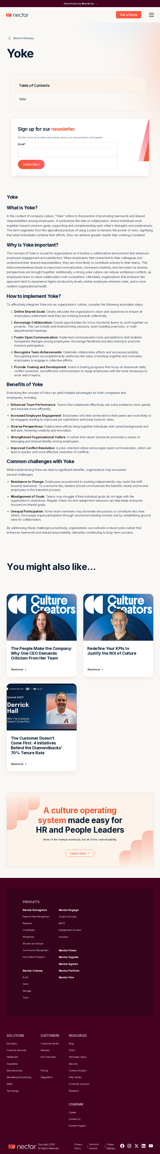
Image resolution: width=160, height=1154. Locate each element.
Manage (27, 990)
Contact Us (74, 1119)
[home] (17, 14)
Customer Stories (50, 1043)
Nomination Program (34, 956)
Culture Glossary (77, 1070)
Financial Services (16, 1050)
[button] (150, 15)
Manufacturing (14, 1070)
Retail (9, 1083)
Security (73, 1063)
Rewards (27, 923)
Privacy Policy (78, 1146)
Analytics (64, 936)
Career (72, 1112)
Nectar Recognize (35, 910)
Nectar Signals (69, 957)
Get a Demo (128, 15)
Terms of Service (94, 1146)
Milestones (28, 936)
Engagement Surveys (70, 930)
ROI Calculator (48, 1056)
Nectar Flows (67, 950)
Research (74, 1090)
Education (12, 1043)
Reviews (45, 1050)
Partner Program (77, 1125)
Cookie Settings (110, 1146)
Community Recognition (36, 950)
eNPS (62, 923)
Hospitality (12, 1063)
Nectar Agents (68, 964)
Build (25, 977)
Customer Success (79, 1083)
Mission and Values (33, 943)
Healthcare (12, 1056)
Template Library (77, 1056)
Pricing (44, 1070)
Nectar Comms (33, 970)
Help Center (75, 1077)
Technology (13, 1090)
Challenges (29, 930)
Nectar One (66, 977)
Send (25, 983)
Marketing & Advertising (19, 1077)
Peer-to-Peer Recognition (36, 916)
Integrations (47, 1077)
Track (25, 997)
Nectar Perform (69, 970)
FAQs (72, 1050)
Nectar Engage (69, 910)
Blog (71, 1043)
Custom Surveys (68, 916)
